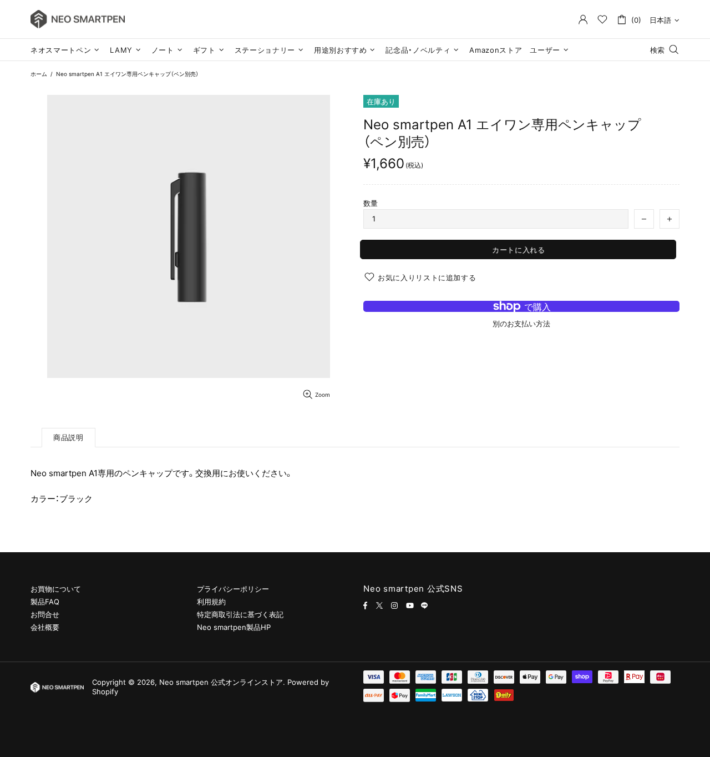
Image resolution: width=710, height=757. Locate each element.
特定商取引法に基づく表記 (240, 614)
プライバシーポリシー (233, 588)
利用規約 (211, 601)
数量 (370, 203)
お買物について (56, 588)
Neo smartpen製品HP (234, 627)
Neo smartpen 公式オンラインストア (78, 19)
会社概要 (45, 627)
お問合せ (45, 614)
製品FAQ (45, 601)
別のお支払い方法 (521, 323)
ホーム (39, 73)
